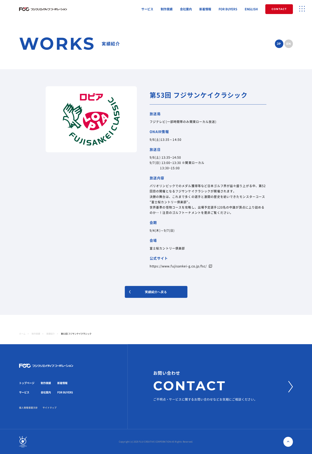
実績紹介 (50, 334)
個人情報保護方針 (28, 408)
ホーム (22, 334)
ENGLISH (251, 9)
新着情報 (205, 9)
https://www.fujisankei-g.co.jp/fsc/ (178, 266)
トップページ (26, 383)
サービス (147, 9)
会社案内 (186, 9)
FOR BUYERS (228, 9)
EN (288, 44)
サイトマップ (50, 408)
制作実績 (167, 9)
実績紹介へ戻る (156, 292)
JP (279, 44)
